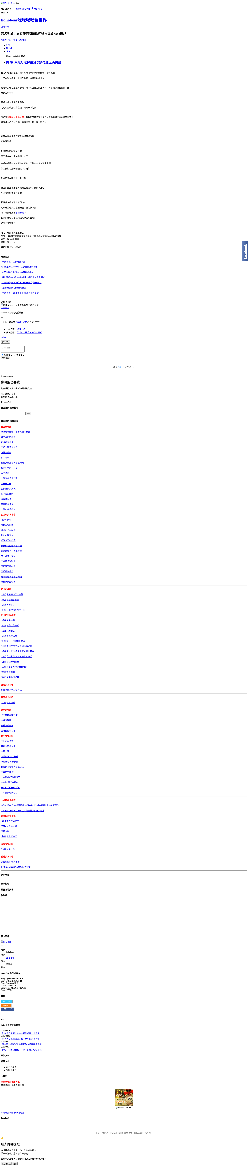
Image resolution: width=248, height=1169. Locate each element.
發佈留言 (5, 358)
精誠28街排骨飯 (8, 746)
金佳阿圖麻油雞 (8, 582)
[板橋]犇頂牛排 (8, 605)
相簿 (8, 45)
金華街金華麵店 (8, 530)
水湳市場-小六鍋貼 (9, 757)
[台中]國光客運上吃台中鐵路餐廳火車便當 (20, 1033)
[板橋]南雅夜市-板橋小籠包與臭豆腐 (17, 651)
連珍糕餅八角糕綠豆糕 (11, 690)
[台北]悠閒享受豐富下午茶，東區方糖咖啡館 (21, 1050)
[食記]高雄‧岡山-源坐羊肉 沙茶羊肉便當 (20, 293)
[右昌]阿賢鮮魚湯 (9, 826)
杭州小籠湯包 (7, 535)
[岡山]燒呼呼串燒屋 (10, 821)
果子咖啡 (5, 458)
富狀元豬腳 (6, 720)
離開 (15, 1164)
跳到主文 (5, 27)
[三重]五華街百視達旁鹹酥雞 (14, 667)
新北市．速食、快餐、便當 (29, 332)
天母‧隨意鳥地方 (9, 447)
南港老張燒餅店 (8, 561)
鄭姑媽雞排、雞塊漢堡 (11, 551)
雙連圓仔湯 (6, 499)
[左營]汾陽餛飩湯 (9, 836)
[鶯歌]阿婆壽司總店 (10, 677)
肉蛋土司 (5, 751)
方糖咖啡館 (6, 452)
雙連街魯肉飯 (7, 525)
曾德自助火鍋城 (8, 489)
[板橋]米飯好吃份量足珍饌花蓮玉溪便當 (33, 62)
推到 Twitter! (7, 1002)
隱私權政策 (138, 1133)
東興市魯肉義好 (8, 772)
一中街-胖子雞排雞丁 (10, 777)
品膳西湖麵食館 (8, 731)
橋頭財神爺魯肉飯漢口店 (12, 767)
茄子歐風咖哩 (7, 494)
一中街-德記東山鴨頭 (10, 788)
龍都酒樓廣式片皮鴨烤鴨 (12, 463)
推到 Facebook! (8, 1009)
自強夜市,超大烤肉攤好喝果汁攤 (15, 867)
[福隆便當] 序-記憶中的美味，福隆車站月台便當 (23, 277)
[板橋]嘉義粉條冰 (9, 636)
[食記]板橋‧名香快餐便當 (13, 262)
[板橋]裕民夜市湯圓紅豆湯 (13, 641)
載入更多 (5, 342)
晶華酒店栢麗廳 (8, 437)
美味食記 (21, 329)
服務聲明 (148, 1133)
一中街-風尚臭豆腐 (9, 782)
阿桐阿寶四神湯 (8, 566)
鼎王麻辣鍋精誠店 (9, 715)
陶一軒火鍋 (6, 484)
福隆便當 (20, 213)
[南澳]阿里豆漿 (8, 849)
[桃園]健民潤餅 (8, 702)
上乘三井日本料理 (9, 478)
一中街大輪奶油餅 (9, 793)
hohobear (5, 307)
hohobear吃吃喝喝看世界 (24, 20)
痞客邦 (19, 322)
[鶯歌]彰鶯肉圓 (8, 672)
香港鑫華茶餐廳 (8, 540)
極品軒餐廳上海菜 (9, 468)
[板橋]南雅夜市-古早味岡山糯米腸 (16, 646)
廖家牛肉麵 (6, 520)
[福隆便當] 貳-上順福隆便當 (13, 288)
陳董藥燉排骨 (7, 571)
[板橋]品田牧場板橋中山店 (13, 610)
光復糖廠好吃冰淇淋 (10, 862)
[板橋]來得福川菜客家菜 (12, 594)
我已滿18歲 (6, 1164)
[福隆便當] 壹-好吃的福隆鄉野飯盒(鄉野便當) (21, 283)
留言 (25, 322)
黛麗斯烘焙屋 (7, 504)
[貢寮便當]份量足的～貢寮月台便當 (17, 272)
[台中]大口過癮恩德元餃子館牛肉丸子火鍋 (20, 1039)
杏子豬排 (5, 473)
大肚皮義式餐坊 (8, 509)
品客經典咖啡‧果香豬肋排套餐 (15, 432)
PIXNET (105, 1133)
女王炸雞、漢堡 (8, 556)
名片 (8, 51)
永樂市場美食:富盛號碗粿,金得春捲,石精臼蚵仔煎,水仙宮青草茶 (30, 805)
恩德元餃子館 (7, 725)
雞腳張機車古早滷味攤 (11, 577)
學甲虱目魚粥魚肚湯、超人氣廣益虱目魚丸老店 (22, 811)
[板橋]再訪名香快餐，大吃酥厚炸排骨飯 (19, 267)
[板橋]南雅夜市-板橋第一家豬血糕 (16, 656)
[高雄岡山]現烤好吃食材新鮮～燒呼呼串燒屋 (21, 1044)
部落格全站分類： (9, 40)
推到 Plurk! (6, 1005)
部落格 (9, 48)
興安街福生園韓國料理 (11, 546)
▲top (3, 337)
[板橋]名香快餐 (8, 620)
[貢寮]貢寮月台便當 (10, 625)
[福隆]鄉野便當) (8, 631)
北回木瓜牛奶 (7, 741)
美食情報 (22, 40)
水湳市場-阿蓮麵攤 (9, 762)
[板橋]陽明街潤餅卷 (10, 662)
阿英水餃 (5, 831)
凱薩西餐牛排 (7, 442)
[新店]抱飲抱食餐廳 (10, 600)
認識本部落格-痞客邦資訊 (12, 1113)
